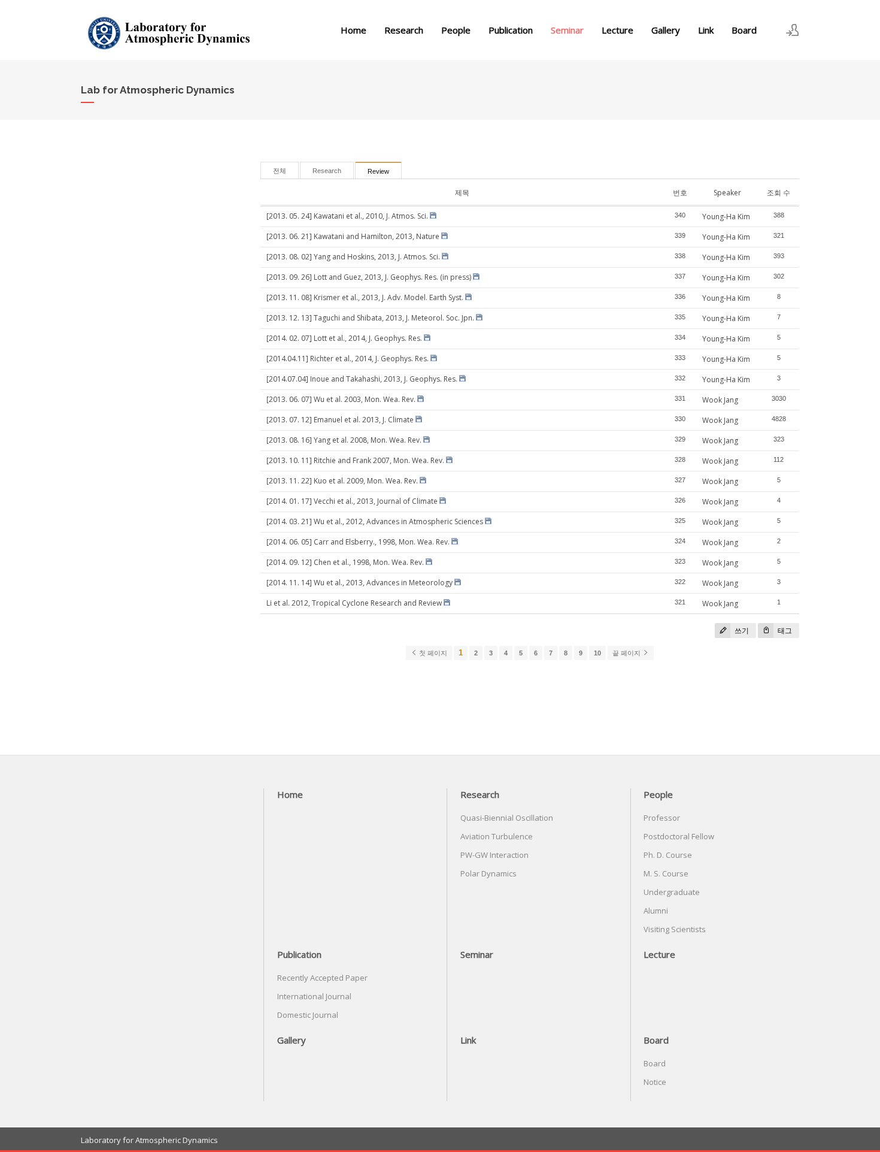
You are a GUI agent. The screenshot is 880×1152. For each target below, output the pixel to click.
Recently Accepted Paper (322, 977)
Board (744, 30)
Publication (510, 30)
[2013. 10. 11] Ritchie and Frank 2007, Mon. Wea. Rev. (355, 460)
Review (378, 171)
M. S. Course (666, 873)
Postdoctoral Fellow (679, 836)
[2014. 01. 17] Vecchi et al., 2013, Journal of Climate (352, 501)
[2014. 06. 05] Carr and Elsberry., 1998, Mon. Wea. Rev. (358, 542)
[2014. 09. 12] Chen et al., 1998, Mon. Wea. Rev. (345, 562)
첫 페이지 (432, 653)
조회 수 (778, 193)
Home (353, 30)
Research (403, 30)
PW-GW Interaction (494, 854)
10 (597, 653)
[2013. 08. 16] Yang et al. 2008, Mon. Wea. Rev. (343, 440)
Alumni (656, 910)
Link (706, 30)
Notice (655, 1082)
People (456, 30)
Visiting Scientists (675, 929)
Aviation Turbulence (496, 836)
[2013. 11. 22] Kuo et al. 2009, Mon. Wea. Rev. (342, 481)
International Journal (314, 996)
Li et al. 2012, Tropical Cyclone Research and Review (354, 603)
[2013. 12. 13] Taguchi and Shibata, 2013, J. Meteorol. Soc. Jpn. (370, 318)
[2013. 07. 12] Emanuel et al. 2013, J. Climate (340, 420)
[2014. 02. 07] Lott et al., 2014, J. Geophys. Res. (344, 338)
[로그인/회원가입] (792, 30)
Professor (662, 817)
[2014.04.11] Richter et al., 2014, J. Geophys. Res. (347, 358)
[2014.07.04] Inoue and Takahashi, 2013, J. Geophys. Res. (361, 379)
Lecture (617, 30)
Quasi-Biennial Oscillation (506, 817)
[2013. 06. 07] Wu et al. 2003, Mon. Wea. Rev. (340, 399)
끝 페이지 (627, 653)
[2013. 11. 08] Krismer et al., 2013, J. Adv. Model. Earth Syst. (364, 297)
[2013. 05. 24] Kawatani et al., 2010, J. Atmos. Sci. (347, 216)
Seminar (567, 30)
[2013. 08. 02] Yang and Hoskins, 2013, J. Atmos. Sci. (353, 257)
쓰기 (741, 630)
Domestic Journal (307, 1014)
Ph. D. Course (668, 854)
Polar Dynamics (488, 873)
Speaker (727, 193)
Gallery (665, 30)
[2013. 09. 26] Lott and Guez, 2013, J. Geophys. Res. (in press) (368, 277)
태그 (784, 630)
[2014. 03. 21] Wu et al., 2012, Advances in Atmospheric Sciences (374, 521)
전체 (279, 170)
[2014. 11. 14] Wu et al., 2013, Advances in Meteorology (359, 582)
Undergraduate (672, 892)
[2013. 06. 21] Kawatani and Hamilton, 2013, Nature (352, 236)
